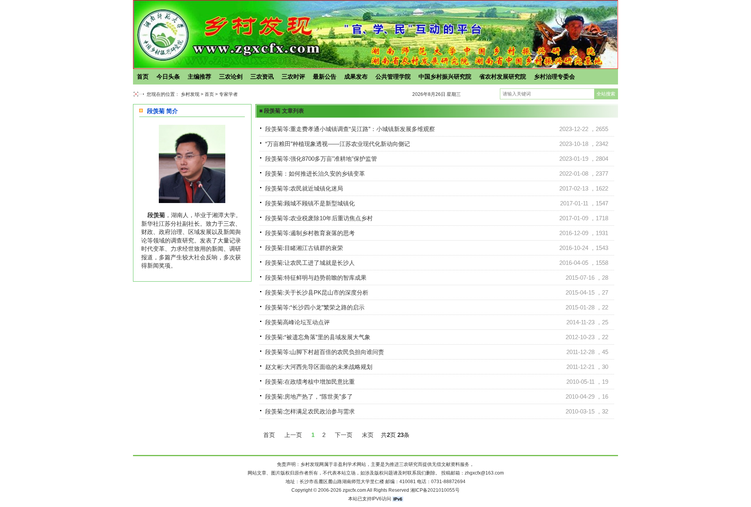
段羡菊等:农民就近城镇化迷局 (304, 188)
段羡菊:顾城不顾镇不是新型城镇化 (310, 203)
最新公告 (324, 76)
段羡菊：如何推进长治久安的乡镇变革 (315, 173)
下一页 (343, 434)
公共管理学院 (393, 76)
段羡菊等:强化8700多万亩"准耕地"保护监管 (321, 158)
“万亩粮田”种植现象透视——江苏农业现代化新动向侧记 (337, 143)
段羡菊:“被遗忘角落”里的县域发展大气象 (317, 337)
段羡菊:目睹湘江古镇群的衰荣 (304, 248)
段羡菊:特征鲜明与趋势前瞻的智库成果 (316, 277)
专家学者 (228, 94)
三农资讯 (262, 76)
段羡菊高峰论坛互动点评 (297, 322)
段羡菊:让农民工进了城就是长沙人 (310, 262)
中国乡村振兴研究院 (445, 76)
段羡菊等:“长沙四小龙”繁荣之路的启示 (315, 307)
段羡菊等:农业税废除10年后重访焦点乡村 (319, 218)
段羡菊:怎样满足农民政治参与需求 (310, 411)
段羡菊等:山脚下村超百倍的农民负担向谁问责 (324, 352)
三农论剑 (231, 76)
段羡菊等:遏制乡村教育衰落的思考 (310, 233)
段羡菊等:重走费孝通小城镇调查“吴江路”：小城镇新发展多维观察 (350, 129)
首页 (143, 76)
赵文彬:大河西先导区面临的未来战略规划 (318, 366)
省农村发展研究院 (502, 76)
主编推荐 (199, 76)
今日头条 (168, 76)
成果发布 (356, 76)
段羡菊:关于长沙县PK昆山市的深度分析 (316, 292)
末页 (368, 434)
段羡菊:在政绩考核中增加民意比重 (310, 381)
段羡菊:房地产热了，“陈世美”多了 (309, 396)
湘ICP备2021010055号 (435, 490)
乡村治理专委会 (554, 76)
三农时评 (293, 76)
